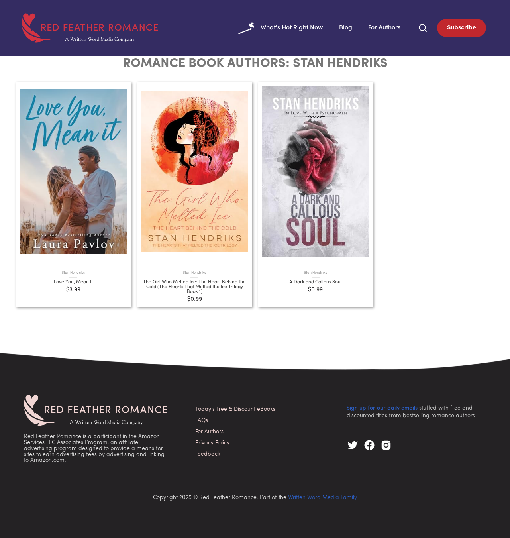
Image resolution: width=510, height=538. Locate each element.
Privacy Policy (212, 443)
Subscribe (461, 28)
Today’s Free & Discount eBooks (235, 409)
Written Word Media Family (322, 498)
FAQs (201, 421)
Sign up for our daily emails (382, 408)
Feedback (207, 454)
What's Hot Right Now (292, 28)
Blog (345, 28)
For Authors (384, 28)
